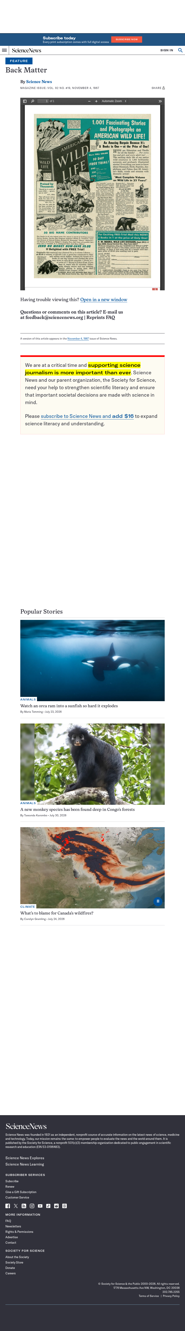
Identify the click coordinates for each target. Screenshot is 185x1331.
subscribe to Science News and (87, 416)
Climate (27, 906)
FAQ (8, 1221)
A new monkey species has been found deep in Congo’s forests (77, 810)
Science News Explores (24, 1158)
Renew (9, 1186)
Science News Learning (24, 1164)
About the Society (17, 1257)
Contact (10, 1242)
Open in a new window (103, 300)
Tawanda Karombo (35, 815)
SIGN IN (166, 50)
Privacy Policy (171, 1296)
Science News (39, 82)
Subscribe (11, 1181)
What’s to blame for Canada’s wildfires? (56, 913)
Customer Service (17, 1197)
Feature (19, 61)
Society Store (14, 1262)
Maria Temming (33, 711)
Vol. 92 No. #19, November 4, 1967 (73, 88)
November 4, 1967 (78, 338)
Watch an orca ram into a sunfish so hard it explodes (69, 706)
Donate (10, 1268)
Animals (28, 699)
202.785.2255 (171, 1292)
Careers (10, 1273)
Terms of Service (149, 1296)
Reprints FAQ (100, 318)
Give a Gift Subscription (20, 1192)
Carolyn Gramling (35, 919)
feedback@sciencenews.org (54, 318)
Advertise (11, 1237)
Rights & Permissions (19, 1231)
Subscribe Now (127, 39)
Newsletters (13, 1226)
